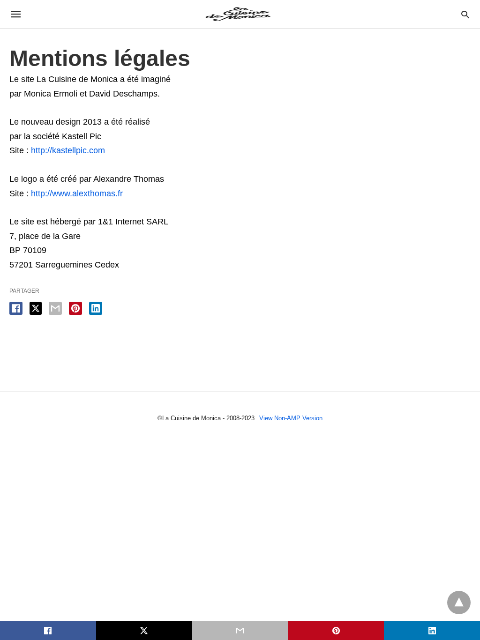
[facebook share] (15, 308)
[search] (465, 14)
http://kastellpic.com (68, 150)
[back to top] (459, 602)
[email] (240, 630)
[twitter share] (36, 308)
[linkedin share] (95, 308)
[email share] (55, 308)
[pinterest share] (75, 308)
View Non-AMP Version (290, 418)
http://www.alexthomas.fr (77, 193)
